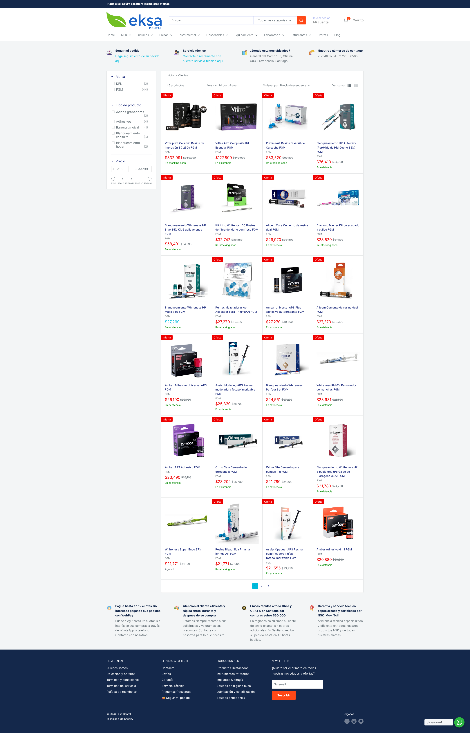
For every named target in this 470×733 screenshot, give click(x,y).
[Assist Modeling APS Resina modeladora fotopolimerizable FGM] (236, 358)
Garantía (167, 680)
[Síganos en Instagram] (354, 721)
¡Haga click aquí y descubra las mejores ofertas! (138, 4)
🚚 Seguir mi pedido (176, 698)
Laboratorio (272, 35)
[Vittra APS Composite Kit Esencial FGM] (236, 116)
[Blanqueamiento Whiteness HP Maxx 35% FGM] (186, 280)
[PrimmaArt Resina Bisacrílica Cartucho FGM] (287, 116)
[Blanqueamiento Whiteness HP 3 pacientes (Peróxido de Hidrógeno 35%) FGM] (338, 440)
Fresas (163, 35)
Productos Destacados (232, 668)
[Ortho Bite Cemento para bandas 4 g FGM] (287, 440)
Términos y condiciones (122, 680)
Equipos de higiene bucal (234, 686)
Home (110, 35)
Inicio (170, 75)
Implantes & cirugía (230, 680)
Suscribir (283, 695)
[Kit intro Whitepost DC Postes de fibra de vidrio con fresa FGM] (236, 198)
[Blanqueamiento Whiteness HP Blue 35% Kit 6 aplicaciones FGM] (186, 198)
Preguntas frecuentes (176, 691)
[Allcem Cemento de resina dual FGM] (338, 280)
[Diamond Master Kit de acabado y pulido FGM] (338, 198)
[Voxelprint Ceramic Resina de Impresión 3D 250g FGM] (186, 116)
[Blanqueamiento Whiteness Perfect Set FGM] (287, 358)
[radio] (349, 85)
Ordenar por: (284, 85)
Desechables (215, 35)
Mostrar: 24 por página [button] (221, 85)
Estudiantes (299, 35)
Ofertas (322, 35)
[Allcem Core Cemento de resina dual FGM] (287, 198)
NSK (124, 35)
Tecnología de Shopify (119, 718)
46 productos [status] (175, 85)
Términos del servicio (121, 686)
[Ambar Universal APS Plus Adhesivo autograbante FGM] (287, 280)
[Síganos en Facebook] (347, 721)
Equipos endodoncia (231, 698)
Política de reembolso (121, 691)
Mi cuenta (321, 22)
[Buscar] (301, 20)
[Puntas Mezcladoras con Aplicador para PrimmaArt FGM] (236, 280)
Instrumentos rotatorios (233, 674)
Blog (337, 35)
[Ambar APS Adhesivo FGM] (186, 440)
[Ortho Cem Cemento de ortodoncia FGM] (236, 440)
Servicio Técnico (173, 686)
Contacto (168, 668)
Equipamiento (244, 35)
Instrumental (187, 35)
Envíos (166, 674)
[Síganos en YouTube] (361, 721)
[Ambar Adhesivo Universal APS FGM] (186, 358)
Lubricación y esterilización (236, 691)
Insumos (143, 35)
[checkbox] (131, 83)
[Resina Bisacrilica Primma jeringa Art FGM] (236, 522)
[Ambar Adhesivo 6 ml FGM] (338, 522)
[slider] (113, 179)
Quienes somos (117, 668)
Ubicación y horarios (120, 674)
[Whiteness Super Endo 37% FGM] (186, 522)
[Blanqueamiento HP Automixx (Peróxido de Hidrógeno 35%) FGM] (338, 116)
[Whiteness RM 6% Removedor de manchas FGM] (338, 358)
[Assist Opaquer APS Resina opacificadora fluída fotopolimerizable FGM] (287, 522)
